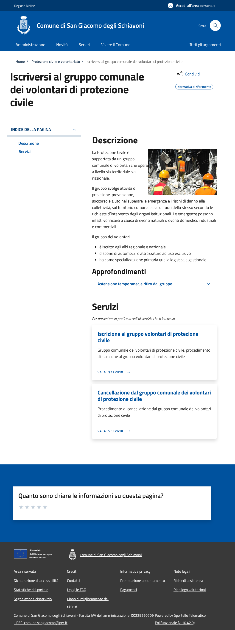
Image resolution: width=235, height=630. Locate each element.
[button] (191, 5)
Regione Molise (24, 5)
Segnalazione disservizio (33, 599)
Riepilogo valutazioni (189, 589)
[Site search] (215, 25)
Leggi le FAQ (76, 589)
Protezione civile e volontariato (55, 61)
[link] (115, 372)
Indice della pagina (31, 129)
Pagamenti (128, 589)
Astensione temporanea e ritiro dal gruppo (135, 284)
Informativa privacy (135, 571)
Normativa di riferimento (194, 86)
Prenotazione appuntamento (142, 580)
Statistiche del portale (31, 589)
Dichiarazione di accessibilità (36, 580)
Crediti (72, 571)
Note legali (181, 571)
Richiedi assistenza (188, 580)
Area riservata (25, 571)
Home (20, 61)
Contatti (73, 580)
